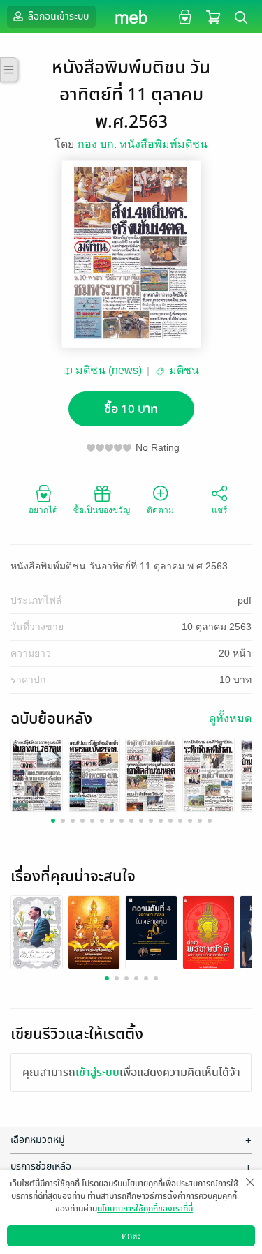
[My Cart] (213, 16)
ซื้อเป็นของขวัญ (101, 510)
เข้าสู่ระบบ (97, 1072)
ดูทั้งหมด (230, 718)
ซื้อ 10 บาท (131, 409)
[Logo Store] (131, 17)
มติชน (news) (108, 370)
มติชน (184, 370)
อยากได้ (43, 510)
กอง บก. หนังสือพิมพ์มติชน (143, 144)
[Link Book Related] (36, 935)
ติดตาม (160, 510)
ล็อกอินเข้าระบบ (57, 16)
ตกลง (131, 1236)
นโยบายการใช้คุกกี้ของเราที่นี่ (145, 1208)
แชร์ (219, 510)
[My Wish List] (183, 16)
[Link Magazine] (36, 776)
